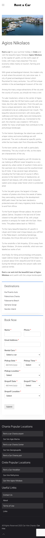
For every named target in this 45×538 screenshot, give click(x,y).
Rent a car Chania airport (13, 434)
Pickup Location (12, 371)
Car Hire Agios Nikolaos (12, 481)
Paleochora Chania (12, 296)
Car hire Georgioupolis (12, 450)
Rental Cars (10, 350)
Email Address (11, 340)
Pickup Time (30, 361)
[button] (3, 5)
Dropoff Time (30, 381)
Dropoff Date (10, 381)
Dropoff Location (12, 391)
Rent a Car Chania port (12, 455)
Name (7, 330)
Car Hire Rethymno (11, 475)
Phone (27, 330)
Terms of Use (8, 506)
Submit (9, 407)
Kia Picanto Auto (11, 292)
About (5, 500)
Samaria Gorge (10, 305)
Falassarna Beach (11, 301)
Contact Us (7, 495)
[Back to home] (22, 5)
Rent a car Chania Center (13, 444)
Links (5, 511)
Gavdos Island (10, 309)
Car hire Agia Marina (11, 439)
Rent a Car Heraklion (11, 470)
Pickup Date (10, 361)
